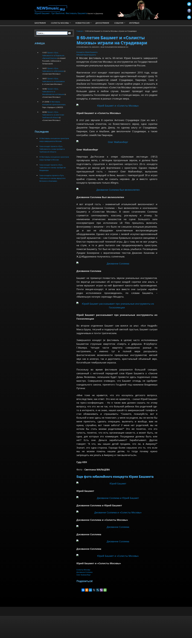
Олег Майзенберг (83, 575)
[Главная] (75, 8)
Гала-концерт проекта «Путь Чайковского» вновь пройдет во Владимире (52, 167)
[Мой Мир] (90, 590)
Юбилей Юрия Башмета (86, 55)
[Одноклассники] (86, 590)
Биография (40, 23)
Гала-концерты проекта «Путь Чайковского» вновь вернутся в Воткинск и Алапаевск (52, 178)
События (118, 23)
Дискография (102, 23)
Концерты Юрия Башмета (86, 52)
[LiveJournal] (97, 590)
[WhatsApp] (105, 590)
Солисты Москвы (60, 23)
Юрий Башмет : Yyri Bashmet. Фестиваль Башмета (61, 13)
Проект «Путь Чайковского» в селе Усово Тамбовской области (53, 115)
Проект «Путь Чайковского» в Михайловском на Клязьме (53, 91)
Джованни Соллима (84, 572)
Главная (79, 31)
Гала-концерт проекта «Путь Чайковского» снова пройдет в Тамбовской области (52, 149)
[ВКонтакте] (83, 590)
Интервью (134, 23)
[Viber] (101, 590)
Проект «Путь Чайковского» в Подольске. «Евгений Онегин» (53, 55)
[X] (94, 590)
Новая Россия (82, 23)
